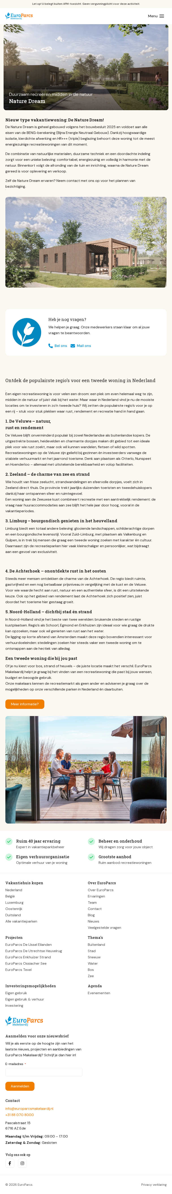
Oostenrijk (13, 908)
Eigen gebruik (16, 993)
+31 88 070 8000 (19, 1114)
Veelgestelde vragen (104, 927)
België (10, 896)
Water (93, 963)
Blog (91, 915)
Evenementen (99, 993)
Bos (91, 969)
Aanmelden (20, 1086)
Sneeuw (94, 957)
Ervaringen (96, 896)
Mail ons (84, 345)
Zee (91, 976)
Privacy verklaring (154, 1185)
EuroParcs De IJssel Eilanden (28, 944)
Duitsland (13, 915)
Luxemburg (14, 902)
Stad (92, 951)
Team (92, 902)
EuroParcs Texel (18, 969)
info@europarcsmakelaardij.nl (29, 1108)
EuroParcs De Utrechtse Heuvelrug (33, 951)
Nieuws (93, 921)
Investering (14, 1005)
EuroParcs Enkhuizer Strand (28, 957)
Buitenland (96, 944)
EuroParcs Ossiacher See (26, 963)
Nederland (13, 890)
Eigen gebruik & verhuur (24, 999)
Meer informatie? (25, 704)
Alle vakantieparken (21, 921)
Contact (95, 908)
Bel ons (61, 345)
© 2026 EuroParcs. (19, 1185)
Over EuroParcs (101, 890)
